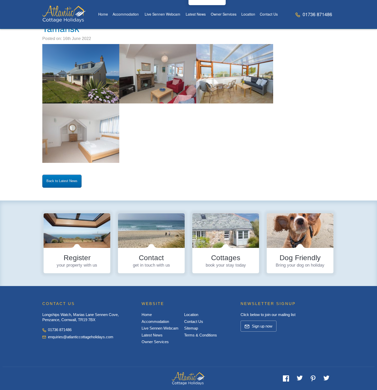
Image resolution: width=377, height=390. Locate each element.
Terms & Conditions (200, 335)
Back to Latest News (61, 181)
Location (248, 14)
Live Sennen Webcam (162, 14)
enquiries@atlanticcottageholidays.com (80, 337)
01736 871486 (316, 14)
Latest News (196, 14)
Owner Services (223, 14)
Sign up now (261, 326)
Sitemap (191, 328)
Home (103, 14)
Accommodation (126, 14)
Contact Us (269, 14)
